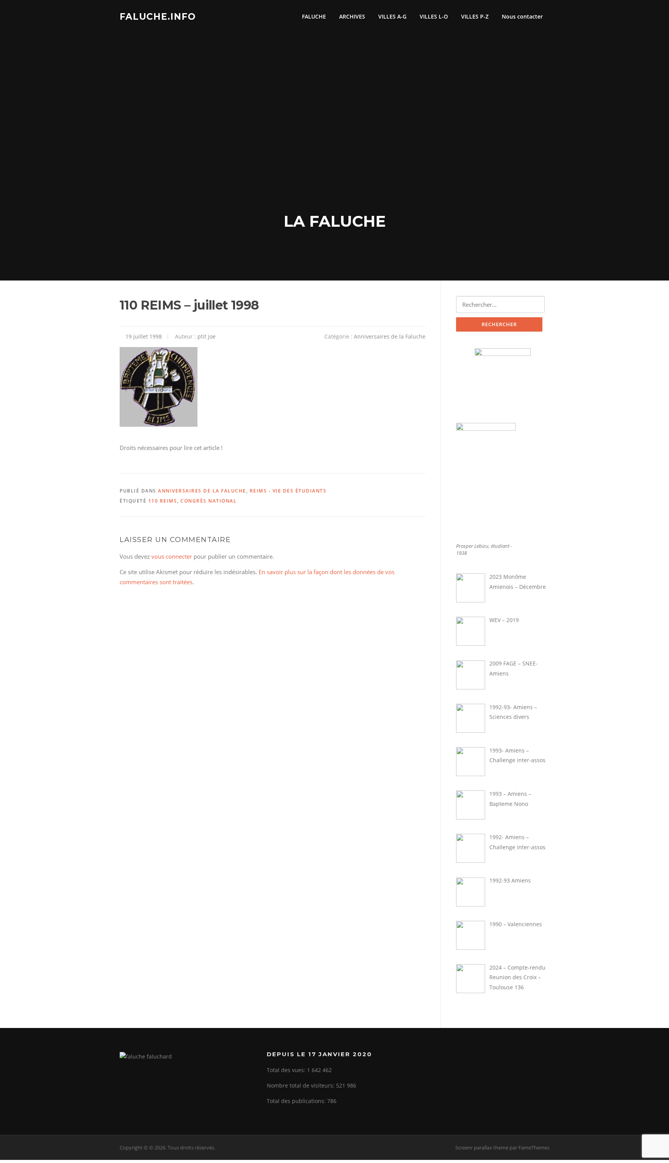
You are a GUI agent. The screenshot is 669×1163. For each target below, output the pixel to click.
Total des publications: (297, 1101)
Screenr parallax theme (481, 1147)
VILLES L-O (434, 16)
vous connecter (171, 556)
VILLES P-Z (475, 16)
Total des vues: (287, 1070)
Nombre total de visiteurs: (301, 1085)
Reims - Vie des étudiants (288, 490)
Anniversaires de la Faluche (389, 336)
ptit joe (206, 336)
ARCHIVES (352, 16)
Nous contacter (522, 16)
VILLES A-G (392, 16)
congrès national (208, 501)
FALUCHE (314, 16)
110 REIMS (162, 501)
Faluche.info (158, 16)
